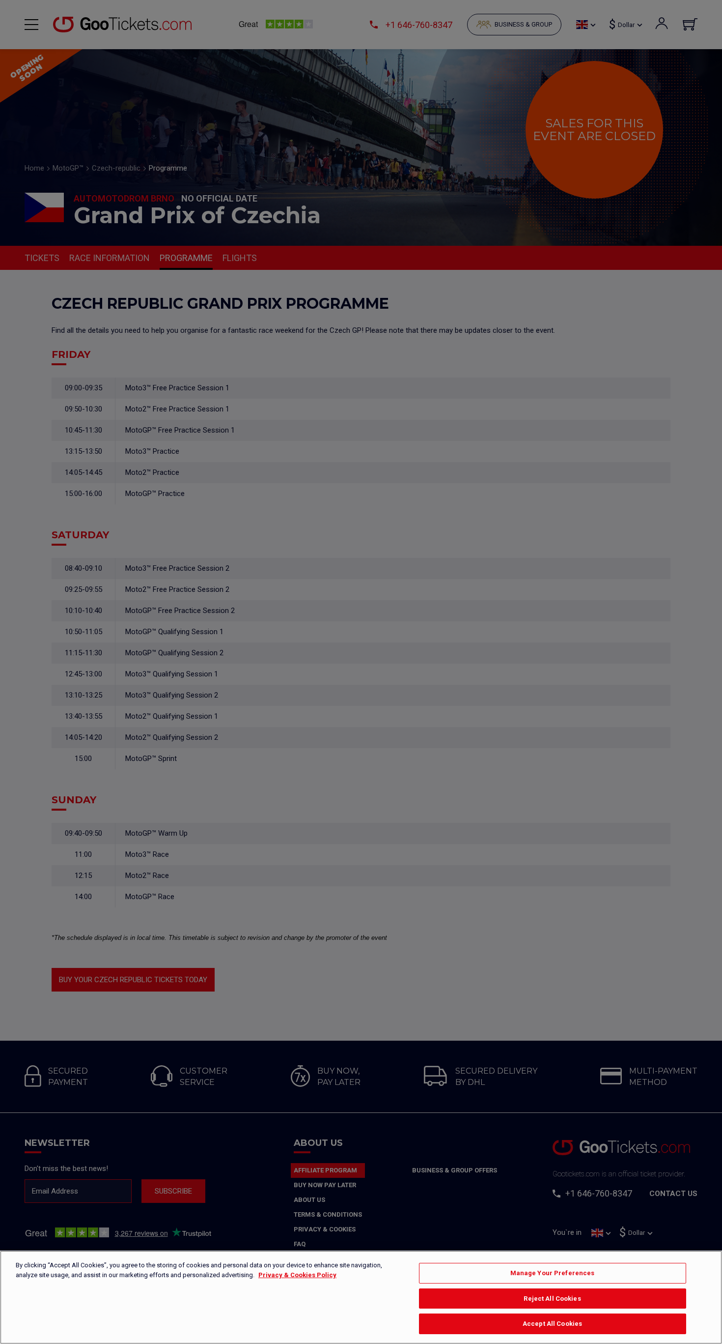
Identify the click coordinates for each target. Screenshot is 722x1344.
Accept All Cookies (552, 1323)
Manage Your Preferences (552, 1273)
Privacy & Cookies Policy (297, 1275)
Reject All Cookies (552, 1298)
